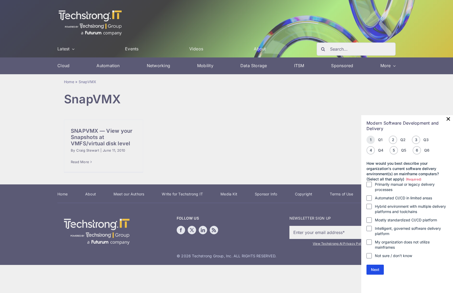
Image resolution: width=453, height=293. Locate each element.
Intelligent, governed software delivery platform (408, 231)
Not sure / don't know (393, 255)
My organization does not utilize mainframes (402, 244)
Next (375, 269)
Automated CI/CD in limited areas (403, 198)
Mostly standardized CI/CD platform (406, 220)
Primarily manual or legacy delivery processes (405, 187)
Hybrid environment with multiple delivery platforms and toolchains (410, 209)
